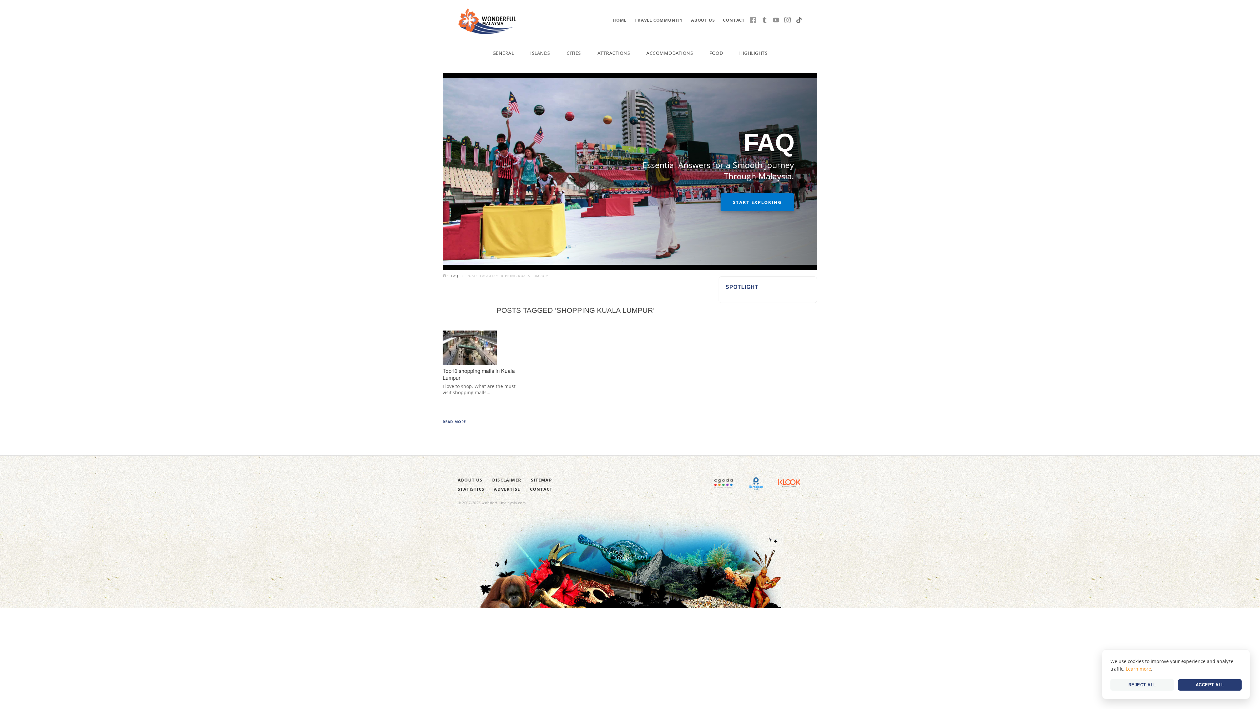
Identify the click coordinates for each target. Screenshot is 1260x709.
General (503, 53)
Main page (445, 276)
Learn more (1138, 669)
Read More (454, 421)
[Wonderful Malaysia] (487, 21)
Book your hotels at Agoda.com (723, 483)
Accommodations (669, 53)
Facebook (753, 20)
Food (716, 53)
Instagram (787, 20)
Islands (540, 53)
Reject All (1142, 684)
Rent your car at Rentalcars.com (756, 483)
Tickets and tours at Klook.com (789, 483)
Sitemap (541, 480)
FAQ (455, 275)
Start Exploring (757, 202)
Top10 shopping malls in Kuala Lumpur (479, 374)
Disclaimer (506, 480)
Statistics (471, 489)
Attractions (614, 53)
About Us (703, 20)
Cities (574, 53)
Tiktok (799, 20)
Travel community (659, 20)
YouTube (776, 20)
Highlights (753, 53)
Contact (734, 20)
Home (619, 20)
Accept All (1210, 684)
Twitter (764, 20)
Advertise (507, 489)
